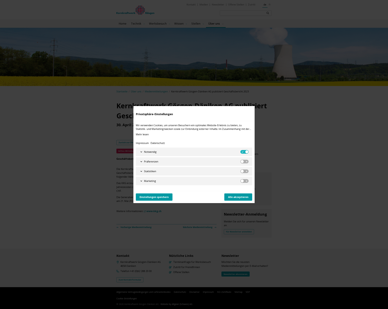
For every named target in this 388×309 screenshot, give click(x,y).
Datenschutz (158, 143)
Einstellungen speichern (154, 197)
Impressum (142, 143)
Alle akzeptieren (238, 197)
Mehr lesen (142, 134)
